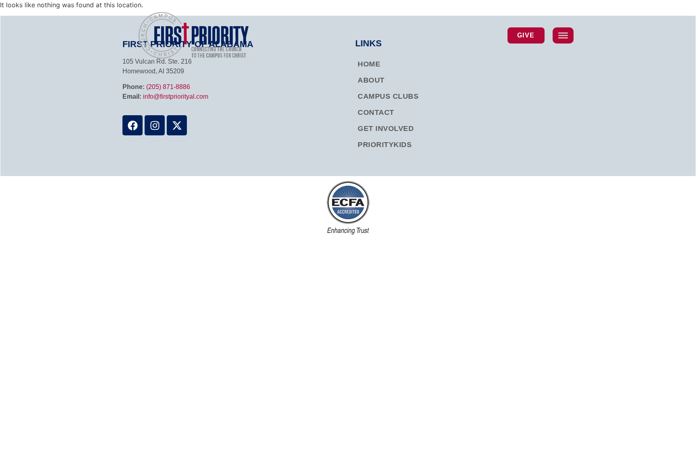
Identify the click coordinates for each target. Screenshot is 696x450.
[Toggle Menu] (563, 35)
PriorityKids (385, 145)
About (371, 80)
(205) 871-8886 (168, 86)
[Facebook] (132, 125)
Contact (376, 112)
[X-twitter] (177, 125)
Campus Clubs (388, 96)
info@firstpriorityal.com (175, 96)
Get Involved (386, 128)
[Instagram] (155, 125)
